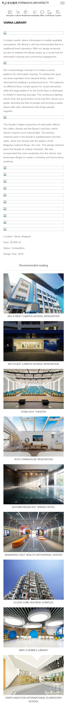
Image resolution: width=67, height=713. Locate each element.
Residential (26, 15)
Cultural (18, 15)
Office (42, 15)
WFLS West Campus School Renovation (33, 316)
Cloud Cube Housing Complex (33, 602)
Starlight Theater (33, 411)
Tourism (58, 15)
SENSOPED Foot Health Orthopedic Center (33, 554)
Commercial (49, 15)
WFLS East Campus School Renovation (33, 364)
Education (10, 15)
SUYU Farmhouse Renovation (33, 459)
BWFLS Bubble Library (33, 650)
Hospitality (35, 15)
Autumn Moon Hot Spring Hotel (33, 507)
